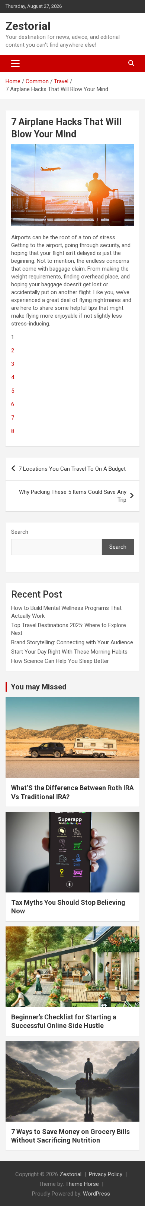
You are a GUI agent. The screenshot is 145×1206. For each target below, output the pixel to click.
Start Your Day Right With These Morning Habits (69, 651)
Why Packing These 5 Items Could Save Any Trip (72, 496)
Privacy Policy (105, 1174)
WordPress (96, 1193)
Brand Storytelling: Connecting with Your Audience (72, 642)
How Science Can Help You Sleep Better (60, 661)
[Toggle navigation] (15, 63)
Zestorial (28, 25)
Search (19, 532)
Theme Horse (82, 1184)
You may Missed (39, 686)
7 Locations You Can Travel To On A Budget (72, 468)
